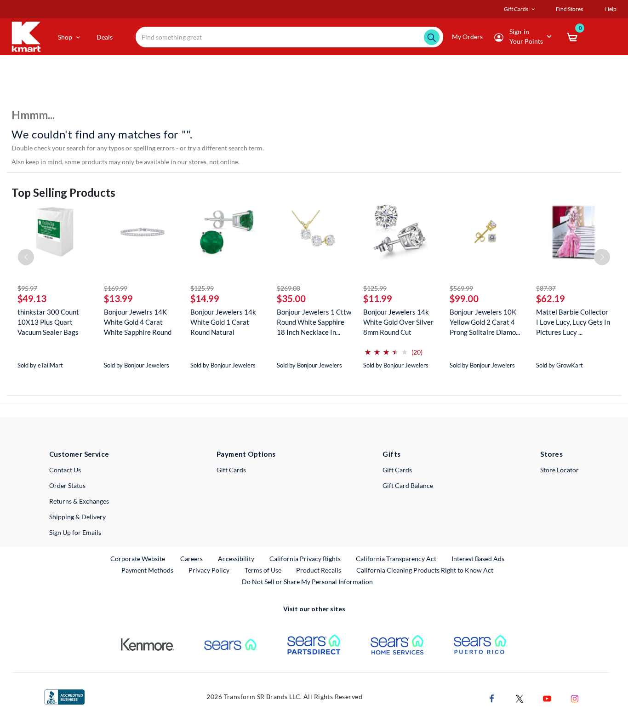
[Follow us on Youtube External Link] (547, 698)
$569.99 (461, 288)
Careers (192, 558)
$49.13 (31, 298)
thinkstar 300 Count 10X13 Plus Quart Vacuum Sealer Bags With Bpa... (48, 322)
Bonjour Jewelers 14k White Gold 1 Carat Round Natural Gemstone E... (223, 322)
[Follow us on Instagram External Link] (574, 698)
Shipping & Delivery (77, 517)
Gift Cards (231, 470)
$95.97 (27, 288)
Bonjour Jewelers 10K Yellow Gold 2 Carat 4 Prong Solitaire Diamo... (485, 322)
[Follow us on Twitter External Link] (519, 698)
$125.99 (202, 288)
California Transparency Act (396, 558)
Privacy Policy (208, 570)
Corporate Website (138, 558)
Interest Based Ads (477, 558)
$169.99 (115, 288)
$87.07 (546, 288)
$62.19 (550, 298)
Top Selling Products (63, 192)
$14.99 (204, 298)
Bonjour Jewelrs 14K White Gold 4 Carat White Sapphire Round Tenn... (137, 322)
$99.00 (464, 298)
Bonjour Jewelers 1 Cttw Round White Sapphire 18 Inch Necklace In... (314, 322)
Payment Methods (147, 570)
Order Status (67, 485)
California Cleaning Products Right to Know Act (424, 570)
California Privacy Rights (305, 558)
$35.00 (291, 298)
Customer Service (79, 454)
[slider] (386, 348)
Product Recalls (319, 570)
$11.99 (377, 298)
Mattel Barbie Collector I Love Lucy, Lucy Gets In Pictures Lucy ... (573, 322)
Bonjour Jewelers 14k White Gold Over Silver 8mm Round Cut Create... (398, 322)
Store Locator (559, 470)
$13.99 (118, 298)
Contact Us (65, 470)
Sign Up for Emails (75, 532)
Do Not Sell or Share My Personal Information (307, 581)
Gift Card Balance (408, 485)
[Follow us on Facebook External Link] (492, 698)
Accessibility (236, 558)
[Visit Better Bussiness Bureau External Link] (64, 696)
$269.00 (288, 288)
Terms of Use (263, 570)
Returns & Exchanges (79, 501)
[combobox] (289, 37)
